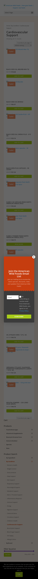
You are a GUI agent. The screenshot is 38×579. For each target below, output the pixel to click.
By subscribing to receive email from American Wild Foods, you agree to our (24, 304)
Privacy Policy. (24, 311)
